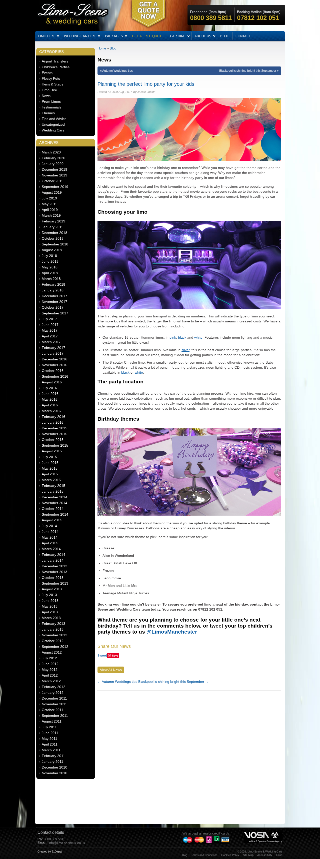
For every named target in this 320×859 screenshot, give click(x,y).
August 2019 (52, 192)
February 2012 (53, 687)
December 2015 (54, 428)
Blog (224, 36)
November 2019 (54, 175)
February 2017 (53, 348)
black (182, 337)
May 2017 (50, 330)
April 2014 (50, 543)
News (46, 96)
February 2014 (53, 555)
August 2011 (52, 721)
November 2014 (54, 503)
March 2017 (51, 342)
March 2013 (51, 618)
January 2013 (53, 629)
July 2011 (49, 727)
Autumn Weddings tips (117, 70)
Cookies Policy (230, 855)
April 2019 (50, 210)
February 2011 (53, 756)
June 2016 (50, 394)
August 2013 (52, 589)
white (198, 337)
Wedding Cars (53, 130)
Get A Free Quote (148, 36)
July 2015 (49, 457)
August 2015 (52, 451)
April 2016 (50, 405)
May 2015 (50, 468)
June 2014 (50, 532)
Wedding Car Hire (80, 36)
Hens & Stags (52, 84)
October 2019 (53, 181)
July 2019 (49, 198)
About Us (202, 36)
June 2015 (50, 463)
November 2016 (54, 365)
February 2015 (53, 486)
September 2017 (55, 313)
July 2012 (49, 658)
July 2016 (49, 388)
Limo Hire (46, 36)
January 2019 (53, 227)
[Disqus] (189, 755)
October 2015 (53, 440)
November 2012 (54, 635)
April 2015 (50, 474)
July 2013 (49, 595)
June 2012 (50, 664)
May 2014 (50, 537)
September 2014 (55, 514)
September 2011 (55, 716)
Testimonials (51, 107)
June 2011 (50, 733)
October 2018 (53, 238)
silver (186, 350)
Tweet (102, 655)
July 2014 (49, 526)
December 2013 (54, 566)
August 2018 (52, 250)
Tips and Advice (54, 119)
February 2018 (53, 284)
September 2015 (55, 445)
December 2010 (54, 767)
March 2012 (51, 681)
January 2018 (53, 290)
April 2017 (50, 336)
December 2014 (54, 497)
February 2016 (53, 417)
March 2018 (51, 279)
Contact (243, 36)
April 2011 (50, 744)
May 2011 (49, 739)
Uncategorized (53, 124)
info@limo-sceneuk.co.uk (66, 843)
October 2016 (53, 371)
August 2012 (52, 652)
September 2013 (55, 583)
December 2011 (54, 698)
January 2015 (53, 491)
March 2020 (51, 152)
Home (102, 48)
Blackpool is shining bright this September (247, 70)
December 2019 (54, 169)
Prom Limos (51, 101)
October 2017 (53, 307)
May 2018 (50, 267)
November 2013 (54, 572)
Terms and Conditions (204, 855)
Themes (48, 113)
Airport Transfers (55, 61)
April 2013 (50, 612)
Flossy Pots (51, 78)
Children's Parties (56, 67)
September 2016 (55, 376)
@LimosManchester (171, 632)
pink (173, 337)
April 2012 (50, 675)
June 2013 (50, 601)
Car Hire (178, 36)
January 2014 (53, 560)
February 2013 (53, 624)
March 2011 (51, 750)
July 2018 (49, 256)
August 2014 (52, 520)
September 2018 (55, 244)
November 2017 (54, 302)
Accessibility (264, 855)
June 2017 (50, 325)
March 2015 (51, 480)
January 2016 (53, 422)
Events (47, 73)
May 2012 (50, 670)
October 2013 (53, 578)
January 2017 (53, 353)
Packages (114, 36)
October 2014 (53, 509)
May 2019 (50, 204)
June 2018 (50, 261)
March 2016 (51, 411)
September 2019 (55, 187)
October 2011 (52, 710)
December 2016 (54, 359)
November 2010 (54, 773)
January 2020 (53, 164)
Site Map (248, 855)
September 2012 (55, 647)
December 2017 (54, 296)
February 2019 (53, 221)
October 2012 (53, 641)
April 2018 (50, 273)
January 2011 (52, 762)
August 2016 (52, 382)
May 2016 (50, 399)
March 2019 (51, 215)
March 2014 (51, 549)
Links (279, 855)
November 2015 (54, 434)
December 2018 (54, 233)
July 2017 (49, 319)
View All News (111, 670)
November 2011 (54, 704)
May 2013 (50, 606)
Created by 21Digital (50, 851)
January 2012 (53, 693)
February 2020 (53, 158)
